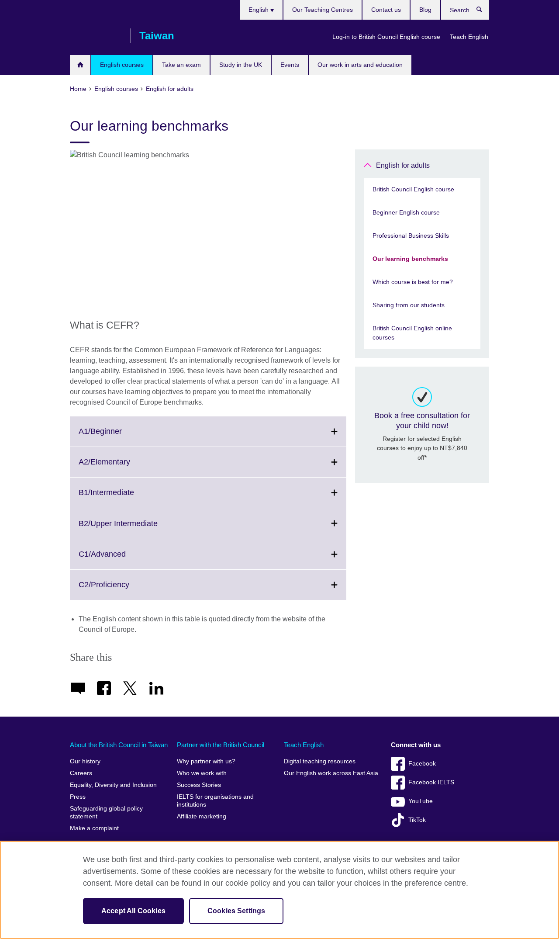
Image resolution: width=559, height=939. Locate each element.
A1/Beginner (119, 436)
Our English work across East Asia (331, 773)
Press (78, 796)
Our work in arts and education (360, 64)
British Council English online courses (412, 333)
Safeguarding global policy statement (106, 812)
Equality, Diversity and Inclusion (113, 785)
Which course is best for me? (413, 281)
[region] (279, 890)
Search (483, 11)
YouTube (420, 801)
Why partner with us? (206, 761)
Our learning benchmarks (410, 258)
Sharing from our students (409, 304)
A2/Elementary (124, 467)
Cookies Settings (236, 911)
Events (289, 64)
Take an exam (181, 64)
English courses (122, 64)
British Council (95, 35)
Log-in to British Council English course (386, 36)
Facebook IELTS (431, 782)
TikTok (417, 820)
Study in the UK (240, 64)
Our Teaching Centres (322, 9)
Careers (81, 773)
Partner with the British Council (220, 744)
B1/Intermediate (126, 498)
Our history (85, 761)
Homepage (80, 65)
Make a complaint (94, 828)
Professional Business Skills (411, 235)
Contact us (386, 9)
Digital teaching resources (319, 761)
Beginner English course (406, 212)
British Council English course (413, 189)
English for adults (403, 165)
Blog (425, 9)
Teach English (469, 36)
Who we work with (202, 773)
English (259, 9)
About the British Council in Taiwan (119, 744)
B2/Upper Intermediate (137, 528)
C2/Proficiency (123, 590)
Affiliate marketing (201, 816)
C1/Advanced (121, 559)
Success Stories (199, 785)
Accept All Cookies (133, 911)
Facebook (422, 763)
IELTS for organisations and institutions (215, 800)
